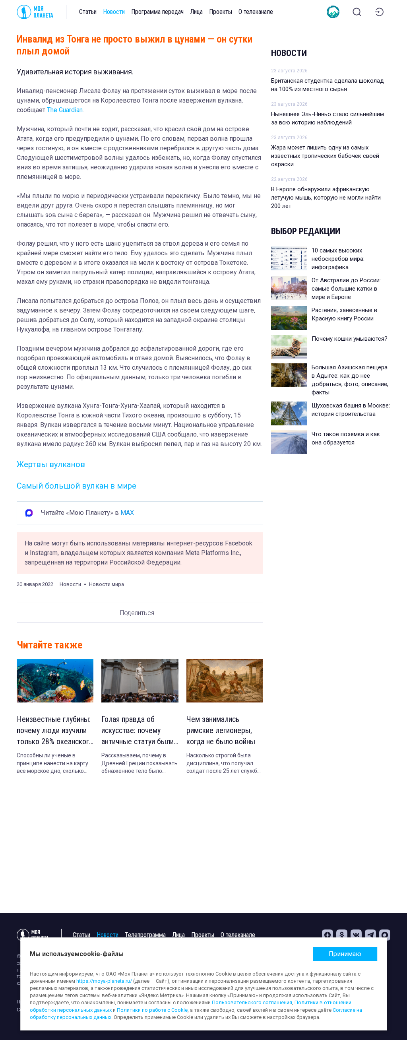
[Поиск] (357, 12)
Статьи (88, 12)
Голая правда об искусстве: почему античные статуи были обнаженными (137, 730)
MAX (127, 512)
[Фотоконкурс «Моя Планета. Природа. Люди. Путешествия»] (333, 12)
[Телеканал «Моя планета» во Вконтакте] (356, 935)
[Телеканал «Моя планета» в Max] (384, 935)
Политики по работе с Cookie (152, 1010)
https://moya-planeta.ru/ (104, 981)
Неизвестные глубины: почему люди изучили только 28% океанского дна (55, 730)
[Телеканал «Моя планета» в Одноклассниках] (341, 935)
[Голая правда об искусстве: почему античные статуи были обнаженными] (139, 680)
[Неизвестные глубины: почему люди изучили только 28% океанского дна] (55, 680)
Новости (114, 12)
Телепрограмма (145, 935)
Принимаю (345, 954)
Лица (196, 12)
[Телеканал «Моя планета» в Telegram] (370, 935)
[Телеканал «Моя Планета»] (35, 12)
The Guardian (65, 110)
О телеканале (255, 12)
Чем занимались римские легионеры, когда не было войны (220, 730)
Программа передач (157, 12)
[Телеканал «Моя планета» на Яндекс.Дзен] (327, 935)
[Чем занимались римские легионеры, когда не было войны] (224, 680)
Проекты (220, 12)
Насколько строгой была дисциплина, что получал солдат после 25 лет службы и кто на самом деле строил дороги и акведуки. (223, 763)
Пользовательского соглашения (252, 1002)
